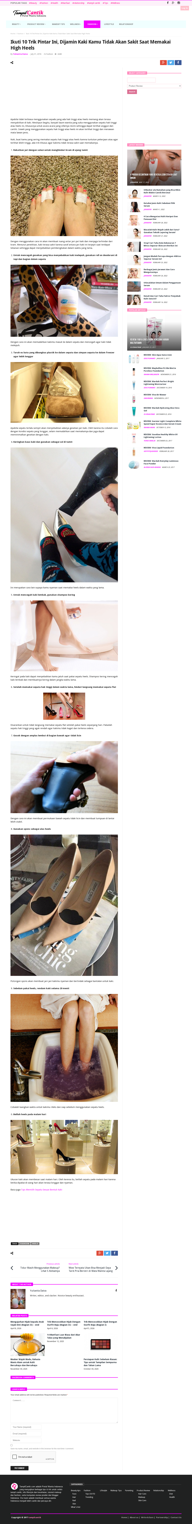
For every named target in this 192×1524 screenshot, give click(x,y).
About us (134, 1517)
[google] (163, 62)
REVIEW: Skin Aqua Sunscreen (158, 355)
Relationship (158, 1490)
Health (55, 3)
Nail (74, 1500)
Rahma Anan (149, 427)
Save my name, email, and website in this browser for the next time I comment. (42, 1449)
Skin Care (142, 1500)
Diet (171, 1494)
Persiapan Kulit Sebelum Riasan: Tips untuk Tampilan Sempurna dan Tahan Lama (100, 1362)
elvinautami (135, 347)
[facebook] (178, 62)
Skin (74, 1504)
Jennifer (134, 182)
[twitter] (170, 62)
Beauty (33, 3)
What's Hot (75, 1507)
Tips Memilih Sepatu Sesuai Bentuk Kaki (41, 1189)
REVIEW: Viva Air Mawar (155, 395)
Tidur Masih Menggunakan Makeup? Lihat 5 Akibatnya (40, 1267)
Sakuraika (148, 398)
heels (35, 1244)
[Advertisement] (64, 93)
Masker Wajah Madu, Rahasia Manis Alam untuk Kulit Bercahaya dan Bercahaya (25, 1362)
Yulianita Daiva (20, 54)
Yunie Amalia (150, 441)
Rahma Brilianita (151, 374)
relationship (79, 3)
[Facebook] (167, 3)
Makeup (141, 1497)
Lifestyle (103, 1490)
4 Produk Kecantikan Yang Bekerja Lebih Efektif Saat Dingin (153, 176)
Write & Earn (147, 1517)
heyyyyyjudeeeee (151, 451)
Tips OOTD (90, 1494)
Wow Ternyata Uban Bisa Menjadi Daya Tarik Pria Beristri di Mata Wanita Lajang (91, 1267)
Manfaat (66, 3)
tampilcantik (34, 1517)
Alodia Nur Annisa (152, 467)
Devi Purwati (150, 358)
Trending (89, 1497)
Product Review (143, 1490)
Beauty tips (75, 1490)
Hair (74, 1497)
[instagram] (179, 3)
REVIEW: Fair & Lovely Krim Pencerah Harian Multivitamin (149, 341)
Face (74, 1494)
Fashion (44, 3)
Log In (185, 8)
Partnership (162, 1517)
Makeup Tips (116, 1490)
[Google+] (173, 3)
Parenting (129, 1490)
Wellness (116, 3)
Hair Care (142, 1494)
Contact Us (176, 1517)
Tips (106, 3)
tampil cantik (94, 3)
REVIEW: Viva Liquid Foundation (159, 448)
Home (12, 34)
